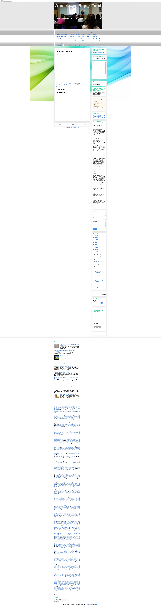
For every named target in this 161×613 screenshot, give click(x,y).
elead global (60, 461)
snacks (55, 561)
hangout (63, 483)
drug (63, 456)
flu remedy (78, 470)
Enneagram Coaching (73, 29)
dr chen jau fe (70, 453)
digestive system (72, 451)
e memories (66, 457)
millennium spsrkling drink (72, 515)
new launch (56, 523)
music (64, 521)
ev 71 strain (56, 466)
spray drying (72, 565)
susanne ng (73, 569)
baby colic (58, 418)
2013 (96, 287)
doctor (61, 453)
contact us (65, 442)
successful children (57, 568)
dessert (77, 449)
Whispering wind (72, 584)
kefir (71, 500)
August (97, 259)
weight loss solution (57, 584)
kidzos (62, 501)
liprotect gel (57, 506)
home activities (63, 490)
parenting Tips (71, 536)
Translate (63, 601)
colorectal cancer (56, 441)
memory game (60, 513)
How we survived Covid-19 (61, 34)
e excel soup (61, 457)
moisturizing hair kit (74, 516)
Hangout (95, 38)
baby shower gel (66, 419)
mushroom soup (59, 521)
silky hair (75, 558)
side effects (70, 558)
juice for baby (56, 500)
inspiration (73, 494)
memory (55, 513)
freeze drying (65, 474)
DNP (58, 453)
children (57, 436)
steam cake (60, 566)
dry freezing (67, 456)
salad (55, 553)
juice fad (77, 499)
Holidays (88, 38)
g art (65, 475)
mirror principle (68, 516)
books (77, 425)
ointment (74, 528)
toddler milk (66, 574)
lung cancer (64, 508)
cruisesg (74, 446)
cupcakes (63, 447)
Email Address (99, 316)
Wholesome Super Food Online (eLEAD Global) (81, 32)
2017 (96, 247)
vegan (77, 578)
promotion (74, 545)
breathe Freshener (71, 427)
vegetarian (76, 580)
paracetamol (65, 536)
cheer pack (73, 434)
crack (58, 446)
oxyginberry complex (59, 86)
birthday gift (65, 423)
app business (71, 415)
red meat (77, 547)
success (70, 567)
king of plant (72, 501)
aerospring (76, 406)
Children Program (99, 40)
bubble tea (61, 428)
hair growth (67, 482)
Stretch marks (65, 567)
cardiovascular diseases (58, 432)
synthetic (56, 570)
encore (55, 463)
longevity (60, 507)
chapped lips (77, 433)
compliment (67, 441)
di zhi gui (64, 450)
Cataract (67, 432)
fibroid (72, 469)
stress (60, 567)
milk (77, 514)
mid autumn (74, 514)
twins (78, 576)
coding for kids (73, 439)
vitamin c (55, 583)
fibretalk (67, 469)
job (57, 498)
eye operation (71, 467)
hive (55, 490)
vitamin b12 (77, 582)
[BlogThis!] (75, 83)
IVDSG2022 (59, 497)
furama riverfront (60, 475)
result (58, 550)
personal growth (73, 538)
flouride (64, 470)
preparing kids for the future (71, 544)
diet (58, 451)
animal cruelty (66, 411)
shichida (55, 558)
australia (63, 417)
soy (74, 561)
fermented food (71, 468)
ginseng (57, 476)
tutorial (74, 576)
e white (74, 457)
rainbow (73, 546)
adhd (64, 406)
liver (72, 506)
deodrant (69, 449)
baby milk (55, 419)
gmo (79, 477)
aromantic (76, 415)
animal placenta (71, 411)
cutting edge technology (69, 447)
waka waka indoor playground (66, 583)
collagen (62, 440)
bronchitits (77, 427)
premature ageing (76, 543)
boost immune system (57, 426)
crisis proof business (68, 446)
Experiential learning (65, 467)
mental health (77, 513)
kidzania (58, 501)
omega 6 (57, 529)
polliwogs (78, 540)
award (78, 417)
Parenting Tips (59, 38)
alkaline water (63, 408)
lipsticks (61, 506)
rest (56, 550)
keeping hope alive (67, 500)
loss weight (77, 507)
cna (65, 439)
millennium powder (63, 515)
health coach (64, 484)
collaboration (56, 440)
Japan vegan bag (71, 497)
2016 (96, 249)
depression (73, 449)
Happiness (68, 483)
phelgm (55, 539)
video (63, 582)
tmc (58, 574)
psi (56, 546)
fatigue (66, 468)
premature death (62, 544)
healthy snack (77, 487)
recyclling (73, 547)
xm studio (63, 590)
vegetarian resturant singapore (66, 581)
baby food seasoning (75, 418)
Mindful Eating (57, 516)
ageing (67, 407)
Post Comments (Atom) (75, 127)
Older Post (86, 124)
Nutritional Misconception (61, 36)
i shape (77, 491)
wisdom (64, 588)
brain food (73, 426)
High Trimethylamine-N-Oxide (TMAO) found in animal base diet (66, 389)
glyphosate (75, 477)
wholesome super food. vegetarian (67, 587)
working (55, 589)
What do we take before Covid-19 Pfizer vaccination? (64, 383)
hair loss (71, 482)
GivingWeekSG (56, 477)
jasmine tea (77, 497)
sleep (71, 560)
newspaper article (66, 523)
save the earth (63, 554)
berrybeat (69, 422)
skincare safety (66, 560)
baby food (69, 418)
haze (55, 484)
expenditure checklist (57, 467)
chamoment (57, 433)
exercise (76, 466)
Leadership (90, 29)
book (74, 425)
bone (71, 425)
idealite (70, 492)
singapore (66, 559)
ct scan (59, 447)
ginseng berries (64, 476)
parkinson (77, 536)
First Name (96, 319)
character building (57, 434)
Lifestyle (91, 40)
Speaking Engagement (78, 45)
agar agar (63, 407)
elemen (77, 461)
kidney (55, 501)
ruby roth (69, 552)
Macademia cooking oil (66, 509)
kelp (73, 500)
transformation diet (74, 575)
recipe (69, 547)
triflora (71, 576)
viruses (69, 582)
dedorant (73, 448)
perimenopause (67, 538)
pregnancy (64, 543)
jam (67, 497)
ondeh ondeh (63, 529)
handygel (59, 483)
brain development (68, 426)
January (97, 283)
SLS (73, 560)
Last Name (96, 323)
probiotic (65, 545)
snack (77, 560)
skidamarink (74, 559)
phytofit (63, 539)
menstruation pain (70, 513)
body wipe (67, 425)
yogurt (67, 590)
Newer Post (58, 124)
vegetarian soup (76, 581)
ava (74, 417)
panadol (56, 536)
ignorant (73, 492)
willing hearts (60, 588)
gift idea (78, 475)
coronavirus (61, 443)
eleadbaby (73, 461)
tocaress (61, 574)
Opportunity (63, 29)
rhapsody (66, 550)
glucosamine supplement (68, 477)
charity (63, 434)
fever (75, 468)
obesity (68, 528)
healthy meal (65, 487)
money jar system (63, 517)
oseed (77, 530)
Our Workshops (80, 36)
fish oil (60, 470)
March (97, 268)
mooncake (74, 517)
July (96, 261)
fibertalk (59, 469)
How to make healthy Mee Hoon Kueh (62, 372)
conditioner (76, 441)
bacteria (71, 419)
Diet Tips (75, 38)
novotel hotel (66, 524)
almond (73, 408)
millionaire (78, 515)
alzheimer (70, 409)
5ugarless (88, 604)
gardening (68, 475)
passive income (57, 537)
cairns (55, 431)
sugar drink (74, 568)
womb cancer (76, 588)
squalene (55, 566)
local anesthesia (76, 506)
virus (66, 582)
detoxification (60, 450)
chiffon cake (77, 435)
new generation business (73, 522)
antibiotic (58, 415)
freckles (61, 474)
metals (65, 514)
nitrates (71, 523)
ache (55, 406)
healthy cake (68, 486)
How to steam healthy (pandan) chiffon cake (68, 394)
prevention (78, 544)
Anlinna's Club (59, 45)
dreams (56, 456)
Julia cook (61, 500)
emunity (75, 462)
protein (78, 545)
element (55, 462)
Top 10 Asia (61, 575)
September (98, 257)
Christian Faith (67, 43)
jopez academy (56, 499)
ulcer (55, 577)
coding (68, 439)
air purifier (75, 407)
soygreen (62, 562)
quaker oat (65, 546)
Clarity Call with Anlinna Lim (98, 52)
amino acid (56, 411)
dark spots (66, 448)
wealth (73, 583)
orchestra (66, 530)
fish (57, 470)
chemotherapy (61, 435)
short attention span (61, 558)
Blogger (96, 604)
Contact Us (88, 45)
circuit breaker (56, 439)
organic (72, 530)
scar (67, 554)
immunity (62, 493)
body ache (63, 425)
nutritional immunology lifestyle (59, 528)
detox (55, 450)
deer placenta (78, 448)
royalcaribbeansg (64, 552)
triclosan (67, 576)
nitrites (74, 523)
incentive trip (66, 493)
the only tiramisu (59, 573)
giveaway (76, 476)
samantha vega (69, 553)
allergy (68, 408)
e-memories (78, 457)
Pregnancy (72, 36)
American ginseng (76, 409)
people (79, 537)
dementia (57, 449)
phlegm (59, 539)
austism (59, 417)
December (98, 252)
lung (60, 508)
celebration (76, 432)
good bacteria (69, 478)
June (97, 262)
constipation (60, 442)
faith (79, 467)
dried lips (60, 456)
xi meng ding (59, 590)
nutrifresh (60, 525)
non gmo (55, 524)
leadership (70, 502)
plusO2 (74, 540)
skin (77, 559)
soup (66, 561)
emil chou (70, 462)
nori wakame (60, 524)
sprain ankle (67, 565)
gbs (71, 475)
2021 (96, 240)
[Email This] (74, 83)
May (97, 264)
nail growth (67, 521)
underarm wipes (71, 577)
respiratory (78, 548)
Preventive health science (59, 545)
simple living (61, 559)
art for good (63, 416)
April (97, 266)
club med (61, 439)
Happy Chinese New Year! (98, 275)
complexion (62, 441)
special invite (61, 565)
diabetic (72, 450)
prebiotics (60, 543)
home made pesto (69, 490)
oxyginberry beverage (72, 533)
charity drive (68, 434)
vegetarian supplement (57, 582)
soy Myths (78, 561)
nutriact (55, 525)
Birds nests (57, 423)
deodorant (64, 449)
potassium (55, 543)
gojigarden (63, 478)
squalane (77, 565)
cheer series (78, 434)
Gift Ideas (84, 40)
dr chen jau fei (64, 84)
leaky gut (75, 502)
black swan (74, 423)
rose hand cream (71, 551)
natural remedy (74, 521)
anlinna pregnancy (71, 412)
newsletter (61, 523)
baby (55, 418)
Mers (61, 514)
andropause (60, 411)
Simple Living (86, 43)
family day (56, 468)
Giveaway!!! (94, 43)
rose (66, 551)
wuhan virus (76, 589)
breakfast (59, 427)
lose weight (72, 507)
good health (75, 478)
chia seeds (72, 435)
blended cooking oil (76, 424)
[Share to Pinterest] (79, 83)
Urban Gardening (76, 40)
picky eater (68, 539)
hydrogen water (72, 491)
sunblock (61, 569)
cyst (75, 447)
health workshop (61, 485)
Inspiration (67, 40)
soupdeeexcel (70, 561)
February (98, 269)
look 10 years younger (66, 507)
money (58, 517)
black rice (70, 423)
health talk (55, 485)
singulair (70, 559)
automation (71, 417)
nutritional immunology (78, 84)
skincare (60, 560)
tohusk (74, 574)
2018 (96, 246)
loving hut (56, 508)
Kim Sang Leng (66, 501)
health (59, 484)
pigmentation (74, 539)
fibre (63, 469)
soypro (78, 562)
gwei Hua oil (59, 482)
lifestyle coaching (62, 505)
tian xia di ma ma (76, 573)
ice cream (65, 492)
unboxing (66, 577)
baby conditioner (64, 418)
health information (69, 484)
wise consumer (70, 588)
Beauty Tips (67, 38)
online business (75, 529)
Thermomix (65, 573)
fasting (63, 468)
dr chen (65, 453)
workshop (59, 589)
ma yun (69, 508)
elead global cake (68, 461)
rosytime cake (59, 552)
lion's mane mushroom (76, 505)
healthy (74, 485)
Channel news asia (70, 433)
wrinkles (72, 589)
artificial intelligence (69, 416)
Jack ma (63, 497)
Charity (100, 38)
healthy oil (71, 487)
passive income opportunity (66, 537)
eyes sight (75, 467)
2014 (96, 286)
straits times (56, 567)
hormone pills (78, 490)
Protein (94, 34)
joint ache (68, 498)
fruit (74, 474)
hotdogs (56, 491)
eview (70, 466)
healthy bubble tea (62, 486)
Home (57, 29)
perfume (62, 538)
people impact (57, 538)
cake (58, 431)
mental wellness (56, 514)
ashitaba (74, 416)
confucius (55, 442)
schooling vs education (72, 554)
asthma (55, 417)
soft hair (59, 561)
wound (69, 589)
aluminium (62, 409)
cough (69, 443)
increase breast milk (72, 493)
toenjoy (70, 574)
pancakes (60, 536)
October (97, 256)
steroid (72, 566)
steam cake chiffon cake (66, 566)
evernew (60, 466)
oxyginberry (85, 84)
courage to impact (75, 443)
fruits (56, 475)
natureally (55, 522)
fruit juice (78, 474)
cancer (67, 431)
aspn (78, 416)
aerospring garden (57, 407)
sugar (70, 568)
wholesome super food (68, 86)
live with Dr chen (66, 506)
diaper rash (76, 450)
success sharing (75, 567)
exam (73, 466)
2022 (96, 239)
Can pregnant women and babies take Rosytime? (68, 366)
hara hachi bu (76, 483)
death (70, 448)
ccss (71, 432)
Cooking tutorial (95, 36)
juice (67, 499)
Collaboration (68, 45)
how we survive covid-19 (63, 491)
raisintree (63, 547)
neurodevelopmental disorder (63, 522)
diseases (55, 453)
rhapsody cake (73, 550)
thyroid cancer (70, 573)
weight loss (76, 583)
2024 (96, 235)
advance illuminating (69, 406)
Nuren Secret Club (72, 524)
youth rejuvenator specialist (73, 590)
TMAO (55, 574)
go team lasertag (57, 478)
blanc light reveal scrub (67, 424)
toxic (69, 575)
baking (75, 419)
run (72, 552)
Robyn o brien (63, 551)
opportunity (61, 530)
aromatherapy (56, 416)
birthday (61, 423)
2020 (96, 242)
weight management (64, 584)
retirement (61, 550)
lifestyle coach (56, 505)
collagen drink (69, 440)
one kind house (68, 529)
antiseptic (66, 415)
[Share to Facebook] (78, 83)
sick (66, 558)
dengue (61, 449)
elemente (72, 84)
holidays (58, 490)
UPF (75, 577)
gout (79, 478)
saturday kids (74, 553)
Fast (60, 468)
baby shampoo (60, 419)
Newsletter (83, 29)
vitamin (73, 582)
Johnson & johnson (62, 498)
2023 (96, 237)
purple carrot (60, 546)
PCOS (72, 537)
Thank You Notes (77, 43)
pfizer (78, 538)
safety (77, 552)
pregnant (69, 543)
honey (74, 490)
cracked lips (62, 446)
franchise (57, 474)
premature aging (56, 544)
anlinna (59, 84)
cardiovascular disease (74, 431)
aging (71, 407)
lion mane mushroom (69, 505)
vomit (60, 583)
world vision (64, 589)
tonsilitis (77, 574)
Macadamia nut (75, 508)
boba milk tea (58, 425)
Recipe (87, 36)
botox (63, 426)
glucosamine (62, 477)
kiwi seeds (76, 501)
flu (74, 470)
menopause (65, 513)
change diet (64, 433)
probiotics (70, 545)
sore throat (62, 561)
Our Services (98, 29)
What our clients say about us (62, 32)
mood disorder (70, 517)
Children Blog (59, 43)
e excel (68, 84)
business (72, 428)
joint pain (77, 498)
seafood (78, 554)
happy (72, 483)
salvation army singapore (61, 553)
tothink (66, 575)
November (98, 254)
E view (71, 457)
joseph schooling (62, 499)
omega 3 (78, 528)
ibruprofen (60, 492)
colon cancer (75, 440)
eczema (76, 458)
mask (63, 510)
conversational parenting (72, 442)
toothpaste (56, 575)
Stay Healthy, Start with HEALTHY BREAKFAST (80, 34)
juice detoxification (72, 499)
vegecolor (60, 580)
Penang (75, 537)
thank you (73, 572)
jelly (55, 498)
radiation (69, 546)
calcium (62, 431)
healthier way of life (69, 485)
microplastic (69, 514)
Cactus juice (75, 430)
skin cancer (56, 560)
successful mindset (65, 568)
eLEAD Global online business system (67, 355)
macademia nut (73, 509)
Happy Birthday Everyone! (98, 272)
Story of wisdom (76, 566)
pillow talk (78, 539)
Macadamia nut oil (57, 509)
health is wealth (76, 484)
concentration (72, 441)
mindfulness (62, 516)
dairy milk (61, 448)
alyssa (66, 409)
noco (77, 523)
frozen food (71, 474)
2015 (96, 251)
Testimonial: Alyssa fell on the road (98, 278)
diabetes (68, 450)
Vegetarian (81, 38)
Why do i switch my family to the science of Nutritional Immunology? (99, 116)
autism (67, 417)
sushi (77, 569)
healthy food (74, 486)
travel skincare (63, 576)
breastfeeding (65, 427)
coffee (77, 439)
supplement (66, 569)
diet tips (62, 451)
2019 (96, 244)
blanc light (61, 424)
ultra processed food (60, 577)
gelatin (74, 475)
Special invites (59, 40)
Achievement (59, 406)
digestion (66, 451)
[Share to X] (77, 83)
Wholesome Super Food (77, 5)
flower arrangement (69, 470)
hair (63, 482)
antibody (63, 415)
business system (64, 430)
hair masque (75, 482)
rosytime (78, 551)
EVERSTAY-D (66, 466)
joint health (73, 498)
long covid (55, 507)
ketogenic (77, 500)
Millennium (56, 515)
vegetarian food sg (57, 581)
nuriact (77, 524)
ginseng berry (71, 476)
